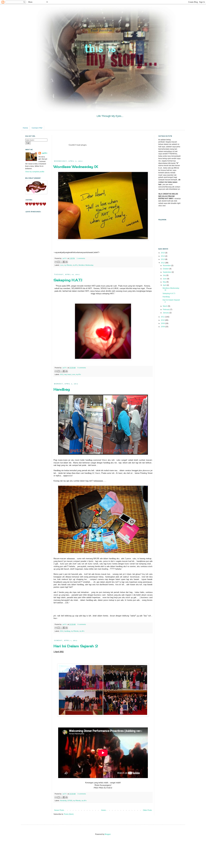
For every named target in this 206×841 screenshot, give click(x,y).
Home (25, 128)
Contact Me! (37, 128)
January (166, 313)
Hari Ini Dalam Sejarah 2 (76, 646)
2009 (163, 323)
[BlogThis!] (58, 261)
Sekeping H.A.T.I (68, 280)
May (164, 282)
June (165, 279)
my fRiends (68, 265)
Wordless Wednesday (85, 265)
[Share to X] (61, 261)
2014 (163, 256)
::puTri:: (65, 258)
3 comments (81, 794)
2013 (163, 259)
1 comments (81, 258)
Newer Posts (59, 810)
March (165, 306)
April (165, 285)
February (166, 309)
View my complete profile (34, 172)
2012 (61, 374)
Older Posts (147, 810)
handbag (67, 631)
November (167, 266)
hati (65, 374)
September (167, 272)
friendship (63, 800)
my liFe (75, 265)
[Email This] (56, 261)
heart (69, 374)
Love (61, 265)
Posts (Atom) (69, 814)
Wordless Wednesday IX (76, 167)
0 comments (81, 368)
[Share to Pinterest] (66, 261)
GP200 (69, 800)
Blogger (108, 834)
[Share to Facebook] (64, 261)
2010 (163, 320)
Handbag (62, 389)
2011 (163, 317)
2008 (163, 327)
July (164, 275)
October (166, 269)
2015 (163, 253)
